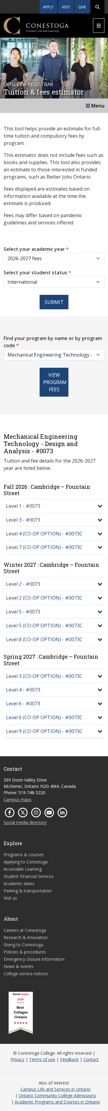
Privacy (17, 1059)
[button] (97, 7)
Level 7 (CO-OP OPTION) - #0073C (44, 547)
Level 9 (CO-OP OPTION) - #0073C (44, 731)
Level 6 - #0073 (23, 703)
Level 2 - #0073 (23, 584)
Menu (97, 105)
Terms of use (42, 1059)
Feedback (69, 1059)
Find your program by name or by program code (53, 342)
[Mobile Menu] (98, 25)
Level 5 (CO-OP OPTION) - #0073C (44, 625)
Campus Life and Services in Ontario (55, 1089)
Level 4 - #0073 (23, 689)
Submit (54, 302)
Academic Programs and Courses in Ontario (57, 1102)
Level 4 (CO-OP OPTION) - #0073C (44, 533)
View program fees (55, 382)
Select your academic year (36, 249)
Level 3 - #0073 (23, 519)
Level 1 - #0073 (23, 506)
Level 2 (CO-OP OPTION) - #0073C (44, 598)
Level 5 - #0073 (23, 611)
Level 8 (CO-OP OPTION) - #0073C (44, 639)
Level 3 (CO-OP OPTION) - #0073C (44, 676)
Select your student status (37, 272)
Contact (91, 1059)
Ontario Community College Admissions (57, 1095)
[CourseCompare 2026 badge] (21, 1012)
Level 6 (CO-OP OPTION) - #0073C (44, 717)
